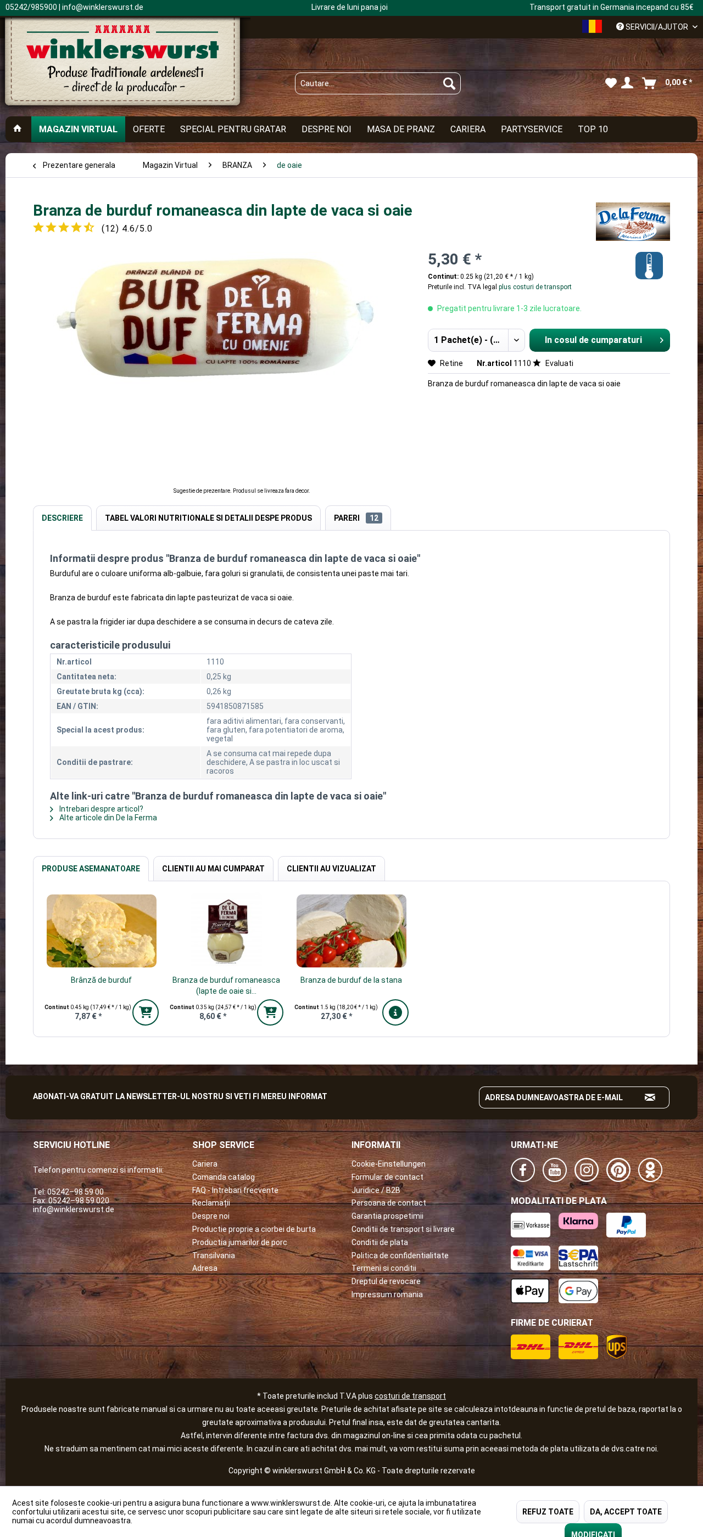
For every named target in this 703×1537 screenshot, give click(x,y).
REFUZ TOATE (547, 1511)
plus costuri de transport (534, 287)
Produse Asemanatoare (91, 868)
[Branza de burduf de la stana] (351, 930)
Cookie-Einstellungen (389, 1163)
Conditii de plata (380, 1242)
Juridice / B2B (376, 1190)
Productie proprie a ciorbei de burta (254, 1229)
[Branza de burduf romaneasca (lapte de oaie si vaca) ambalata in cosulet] (227, 930)
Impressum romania (387, 1294)
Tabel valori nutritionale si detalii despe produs (208, 518)
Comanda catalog (223, 1177)
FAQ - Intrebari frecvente (235, 1190)
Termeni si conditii (384, 1268)
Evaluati (558, 363)
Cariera (204, 1163)
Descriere (62, 518)
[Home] (17, 129)
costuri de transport (410, 1396)
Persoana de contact (389, 1202)
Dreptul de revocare (386, 1281)
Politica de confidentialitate (400, 1255)
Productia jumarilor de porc (239, 1242)
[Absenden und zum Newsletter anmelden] (650, 1097)
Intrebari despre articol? (100, 808)
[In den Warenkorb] (145, 1012)
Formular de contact (387, 1177)
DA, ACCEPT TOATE (626, 1511)
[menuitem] (378, 83)
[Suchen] (449, 83)
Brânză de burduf (101, 980)
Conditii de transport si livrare (403, 1229)
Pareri (356, 518)
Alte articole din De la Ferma (107, 817)
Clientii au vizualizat (331, 868)
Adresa (204, 1268)
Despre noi (211, 1216)
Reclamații (211, 1202)
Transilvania (213, 1255)
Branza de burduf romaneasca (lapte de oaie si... (226, 985)
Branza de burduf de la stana (351, 980)
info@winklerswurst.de (73, 1209)
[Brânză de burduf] (101, 930)
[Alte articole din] (633, 221)
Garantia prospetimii (387, 1216)
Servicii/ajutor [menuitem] (657, 26)
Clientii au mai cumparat (213, 868)
